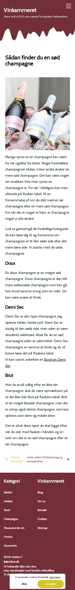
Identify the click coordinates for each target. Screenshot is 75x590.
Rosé (7, 510)
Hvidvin (8, 501)
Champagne (11, 519)
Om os (41, 501)
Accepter (50, 583)
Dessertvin (10, 545)
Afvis (24, 583)
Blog (40, 492)
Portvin (8, 536)
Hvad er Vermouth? (16, 459)
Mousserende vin (14, 528)
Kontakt (42, 510)
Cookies (42, 519)
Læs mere (54, 577)
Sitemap (42, 528)
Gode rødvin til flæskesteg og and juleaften (44, 459)
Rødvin (8, 492)
